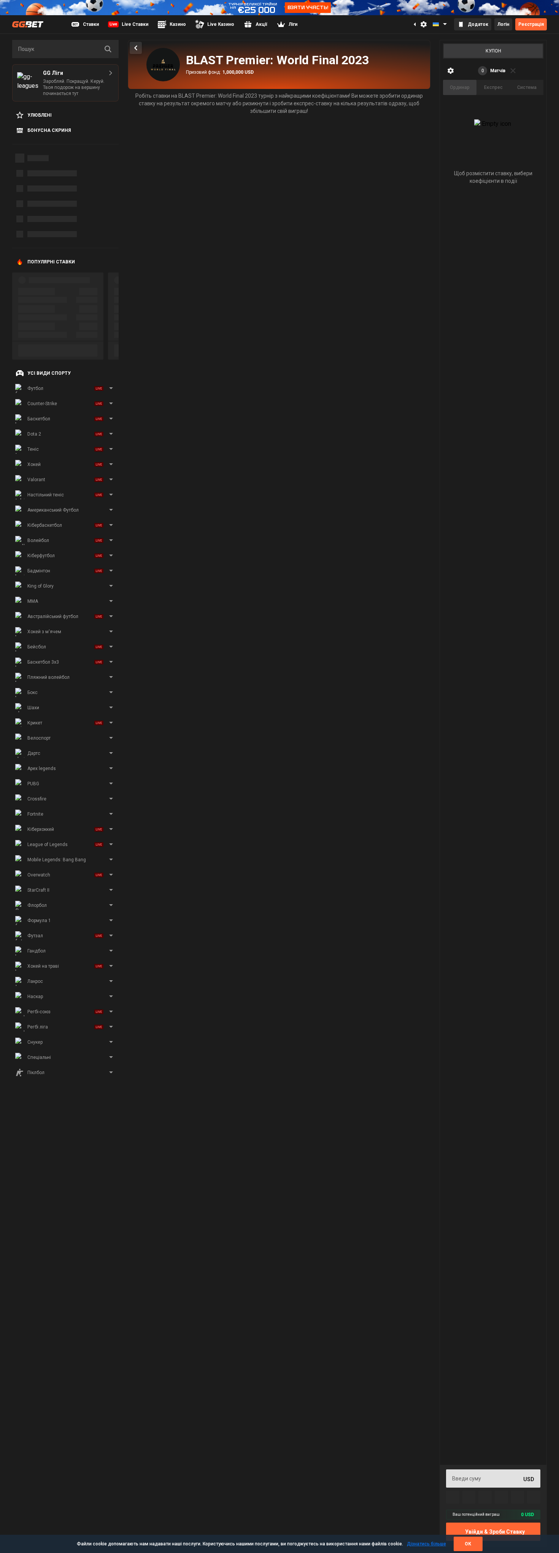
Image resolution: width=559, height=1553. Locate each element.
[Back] (136, 48)
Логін (503, 24)
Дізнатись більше (426, 1544)
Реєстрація (531, 24)
